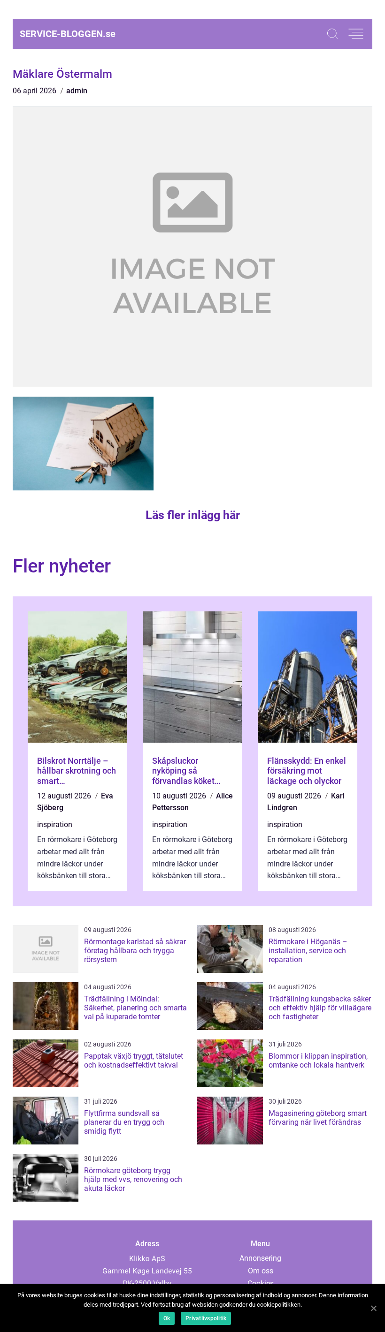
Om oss (260, 1270)
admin (76, 90)
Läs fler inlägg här (193, 515)
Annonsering (260, 1258)
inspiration (54, 824)
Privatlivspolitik (205, 1318)
